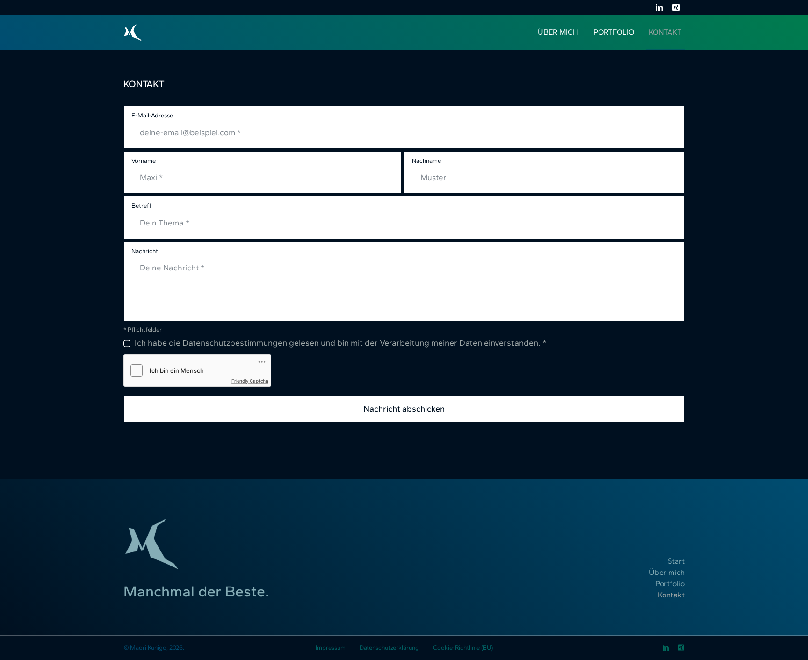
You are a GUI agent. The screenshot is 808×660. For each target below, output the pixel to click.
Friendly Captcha (249, 381)
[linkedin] (659, 7)
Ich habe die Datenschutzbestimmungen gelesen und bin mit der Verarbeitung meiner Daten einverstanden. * (341, 343)
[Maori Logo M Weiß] (132, 27)
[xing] (676, 7)
